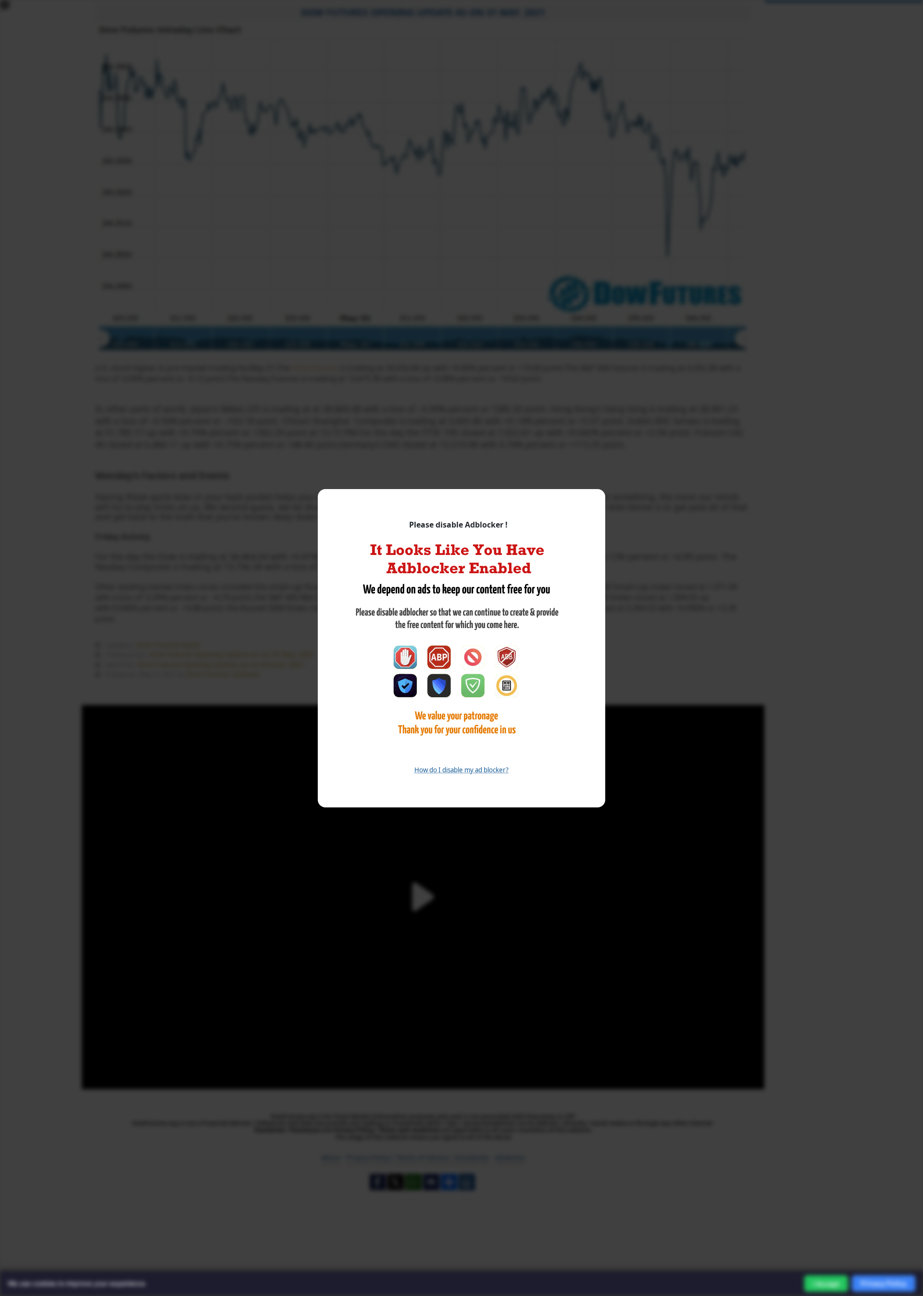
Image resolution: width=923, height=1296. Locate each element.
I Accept (826, 1284)
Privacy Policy (884, 1283)
